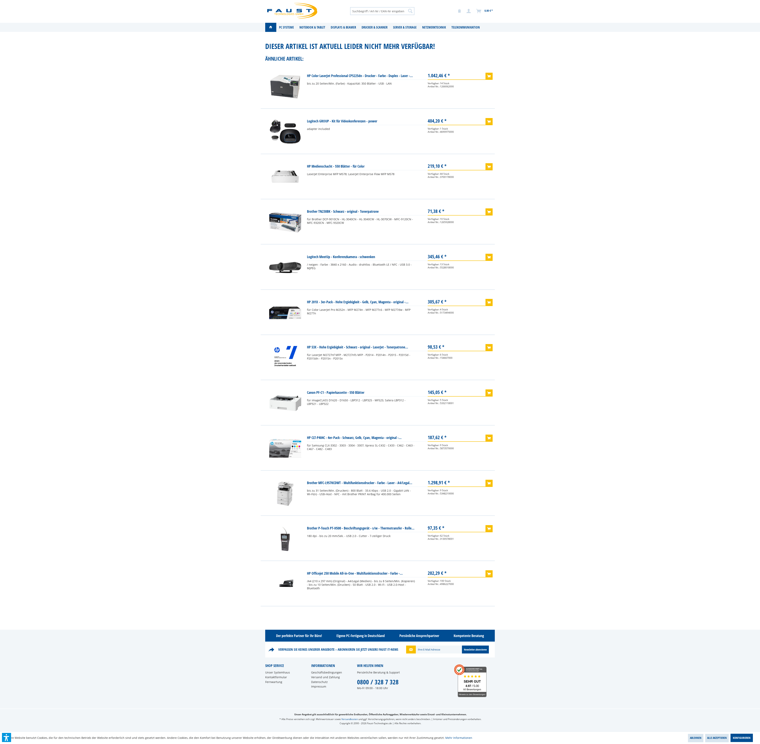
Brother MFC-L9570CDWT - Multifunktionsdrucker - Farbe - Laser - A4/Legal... (359, 482)
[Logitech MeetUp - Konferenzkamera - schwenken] (285, 267)
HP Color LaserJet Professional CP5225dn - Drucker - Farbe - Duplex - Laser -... (360, 75)
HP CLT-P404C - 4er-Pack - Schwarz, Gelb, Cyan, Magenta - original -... (354, 437)
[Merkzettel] (459, 11)
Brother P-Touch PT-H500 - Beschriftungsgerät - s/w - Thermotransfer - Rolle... (360, 528)
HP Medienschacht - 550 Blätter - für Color (336, 166)
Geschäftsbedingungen (326, 672)
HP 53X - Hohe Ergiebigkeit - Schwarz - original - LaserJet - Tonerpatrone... (357, 347)
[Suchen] (410, 11)
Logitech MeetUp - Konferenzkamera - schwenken (341, 256)
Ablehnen (695, 738)
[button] (6, 737)
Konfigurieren (741, 738)
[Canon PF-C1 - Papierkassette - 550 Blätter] (285, 403)
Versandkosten (349, 719)
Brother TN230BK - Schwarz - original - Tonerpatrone (343, 211)
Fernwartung (273, 682)
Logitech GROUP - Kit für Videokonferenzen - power (342, 121)
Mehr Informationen (458, 738)
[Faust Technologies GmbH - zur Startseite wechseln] (292, 11)
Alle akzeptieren (717, 738)
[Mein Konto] (469, 11)
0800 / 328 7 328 (378, 682)
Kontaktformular (276, 677)
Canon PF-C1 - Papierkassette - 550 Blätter (335, 392)
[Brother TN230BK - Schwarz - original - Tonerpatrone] (285, 222)
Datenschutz (319, 682)
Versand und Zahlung (325, 677)
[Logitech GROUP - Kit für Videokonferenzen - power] (285, 132)
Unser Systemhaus (277, 672)
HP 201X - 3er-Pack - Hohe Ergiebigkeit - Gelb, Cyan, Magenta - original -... (357, 302)
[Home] (270, 27)
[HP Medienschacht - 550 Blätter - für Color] (285, 177)
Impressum (318, 686)
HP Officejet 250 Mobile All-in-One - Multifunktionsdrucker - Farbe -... (355, 573)
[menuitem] (382, 11)
